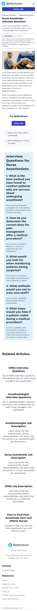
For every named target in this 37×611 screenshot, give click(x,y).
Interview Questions (9, 15)
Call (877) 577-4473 (10, 588)
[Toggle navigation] (34, 3)
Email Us (6, 591)
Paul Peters (8, 36)
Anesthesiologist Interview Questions (18, 396)
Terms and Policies (10, 599)
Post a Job (18, 9)
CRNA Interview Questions (18, 369)
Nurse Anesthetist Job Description (18, 456)
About (5, 580)
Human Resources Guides (13, 595)
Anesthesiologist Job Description (18, 425)
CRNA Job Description (18, 486)
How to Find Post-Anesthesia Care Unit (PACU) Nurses (18, 518)
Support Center (9, 584)
